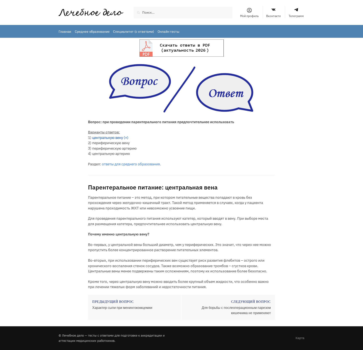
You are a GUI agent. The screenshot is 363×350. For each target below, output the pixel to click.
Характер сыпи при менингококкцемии (122, 308)
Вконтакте (273, 16)
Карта (300, 338)
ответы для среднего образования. (131, 164)
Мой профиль (249, 16)
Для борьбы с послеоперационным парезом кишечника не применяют (236, 310)
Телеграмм (296, 16)
